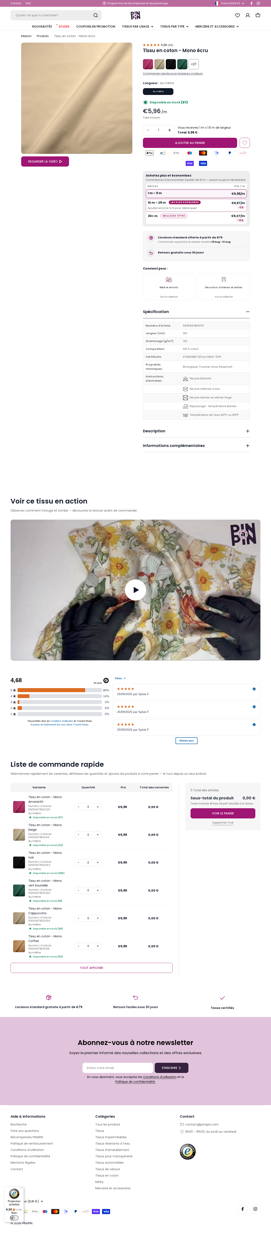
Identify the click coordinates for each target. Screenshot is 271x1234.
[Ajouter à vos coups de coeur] (245, 143)
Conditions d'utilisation (160, 1077)
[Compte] (247, 15)
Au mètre (158, 91)
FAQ (28, 3)
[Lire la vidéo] (135, 590)
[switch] (14, 1217)
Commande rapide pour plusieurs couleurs (173, 73)
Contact (16, 3)
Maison (26, 36)
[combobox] (56, 15)
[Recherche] (95, 15)
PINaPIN (27, 1223)
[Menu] (21, 1188)
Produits (43, 36)
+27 (193, 64)
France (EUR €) (230, 3)
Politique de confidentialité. (135, 1082)
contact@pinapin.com (202, 1124)
